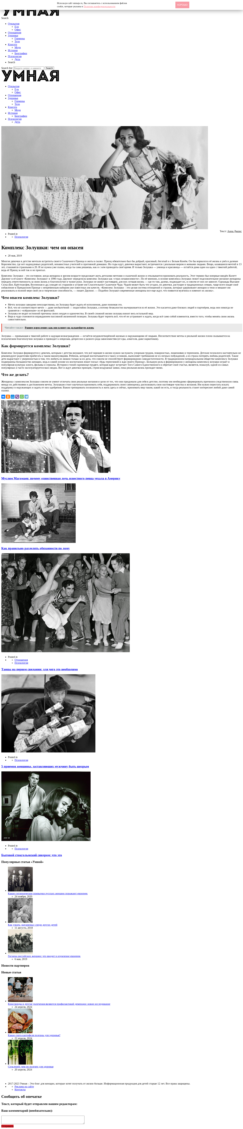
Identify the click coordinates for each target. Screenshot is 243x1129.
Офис (18, 29)
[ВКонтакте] (3, 397)
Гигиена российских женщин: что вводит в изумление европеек (44, 956)
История (13, 50)
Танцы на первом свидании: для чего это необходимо (39, 669)
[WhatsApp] (22, 397)
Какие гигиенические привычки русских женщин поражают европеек (48, 893)
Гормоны (20, 38)
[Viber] (17, 397)
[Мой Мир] (13, 397)
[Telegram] (26, 397)
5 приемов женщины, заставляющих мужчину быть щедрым (45, 766)
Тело (17, 41)
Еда (17, 26)
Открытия (13, 23)
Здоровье (13, 35)
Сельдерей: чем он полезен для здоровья (30, 1066)
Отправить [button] (7, 1126)
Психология (14, 56)
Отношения (14, 32)
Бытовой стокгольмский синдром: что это (31, 855)
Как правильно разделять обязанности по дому (35, 548)
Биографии (21, 53)
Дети (17, 59)
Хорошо (182, 4)
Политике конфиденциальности (99, 6)
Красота (12, 44)
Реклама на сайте (24, 1086)
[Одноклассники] (8, 397)
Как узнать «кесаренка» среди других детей (32, 924)
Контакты (20, 1089)
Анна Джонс (234, 231)
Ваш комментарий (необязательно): (27, 1110)
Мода (18, 47)
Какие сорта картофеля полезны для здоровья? (34, 1035)
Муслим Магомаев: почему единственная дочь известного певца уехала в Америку (60, 478)
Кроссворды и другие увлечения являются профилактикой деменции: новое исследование (59, 1004)
